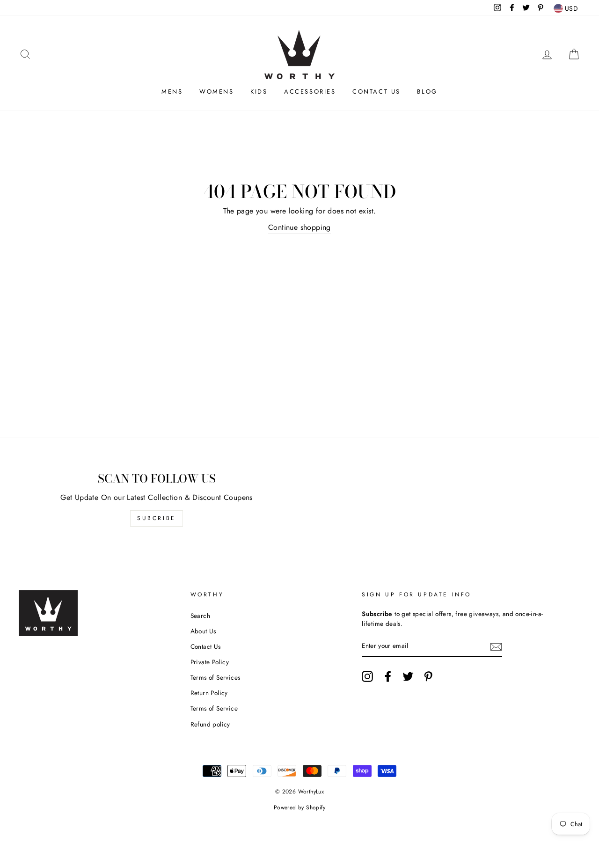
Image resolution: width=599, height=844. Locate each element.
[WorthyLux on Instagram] (367, 676)
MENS (172, 91)
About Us (203, 631)
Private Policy (209, 662)
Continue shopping (299, 227)
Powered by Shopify (299, 807)
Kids (258, 91)
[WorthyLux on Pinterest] (428, 676)
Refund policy (210, 724)
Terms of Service (214, 708)
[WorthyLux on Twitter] (408, 676)
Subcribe (156, 518)
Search (200, 615)
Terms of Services (215, 677)
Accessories (310, 91)
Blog (427, 91)
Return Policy (209, 692)
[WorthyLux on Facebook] (388, 676)
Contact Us (376, 91)
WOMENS (216, 91)
